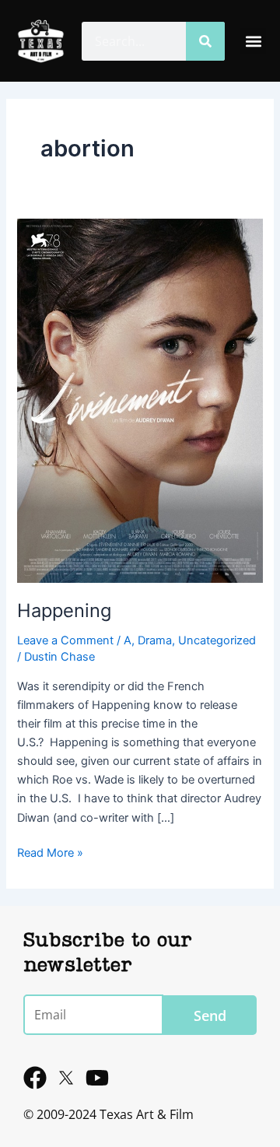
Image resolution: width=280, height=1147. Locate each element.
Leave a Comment (65, 640)
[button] (253, 41)
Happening (64, 610)
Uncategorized (217, 640)
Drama (155, 640)
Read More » (50, 852)
